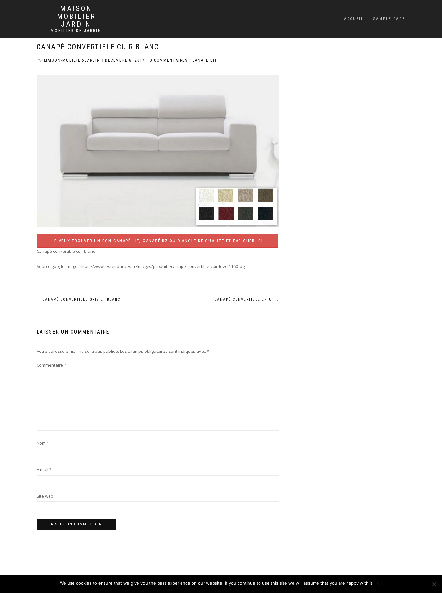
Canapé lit (205, 60)
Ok (379, 583)
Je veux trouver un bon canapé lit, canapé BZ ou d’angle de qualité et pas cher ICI (157, 240)
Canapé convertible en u (247, 299)
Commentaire (51, 365)
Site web (45, 496)
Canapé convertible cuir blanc (98, 47)
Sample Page (389, 19)
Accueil (354, 19)
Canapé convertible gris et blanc (78, 299)
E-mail (44, 469)
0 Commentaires (169, 60)
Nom (43, 443)
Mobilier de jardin (76, 30)
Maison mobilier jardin (76, 16)
